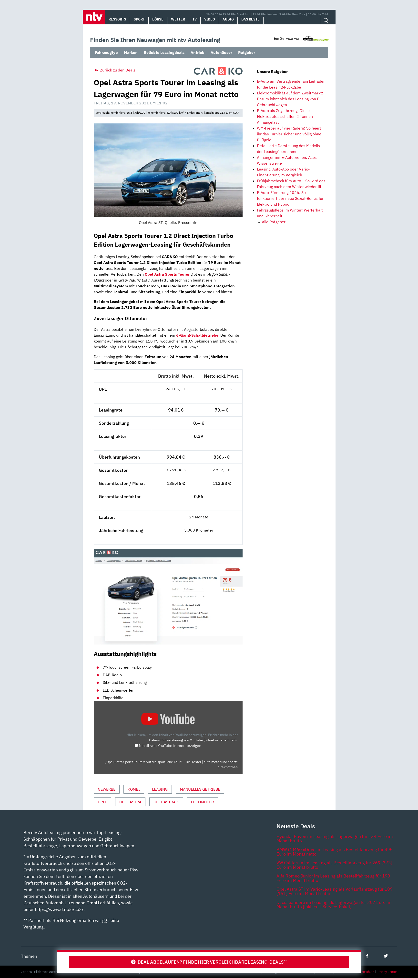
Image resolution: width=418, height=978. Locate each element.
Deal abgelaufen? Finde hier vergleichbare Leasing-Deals (211, 962)
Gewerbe (106, 789)
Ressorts (117, 19)
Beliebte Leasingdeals (164, 52)
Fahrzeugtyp (106, 52)
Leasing (160, 789)
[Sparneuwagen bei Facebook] (367, 956)
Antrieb (197, 52)
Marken (131, 52)
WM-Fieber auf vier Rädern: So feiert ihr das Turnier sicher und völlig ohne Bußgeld (289, 134)
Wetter (178, 19)
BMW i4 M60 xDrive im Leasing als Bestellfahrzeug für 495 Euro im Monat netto (334, 852)
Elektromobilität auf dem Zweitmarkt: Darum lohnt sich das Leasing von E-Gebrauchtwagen (290, 99)
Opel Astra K (166, 801)
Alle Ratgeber (273, 221)
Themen (29, 956)
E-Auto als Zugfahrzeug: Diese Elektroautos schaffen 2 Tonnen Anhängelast (285, 116)
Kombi (134, 789)
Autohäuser (221, 52)
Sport (139, 19)
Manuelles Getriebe (200, 789)
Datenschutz (365, 972)
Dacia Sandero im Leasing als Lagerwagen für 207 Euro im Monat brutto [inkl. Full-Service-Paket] (334, 904)
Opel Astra (130, 801)
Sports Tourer (177, 274)
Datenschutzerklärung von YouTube (193, 740)
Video (209, 19)
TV (195, 19)
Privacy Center (387, 972)
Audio (228, 19)
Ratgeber (246, 52)
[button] (94, 17)
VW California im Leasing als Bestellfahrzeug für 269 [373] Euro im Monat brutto (334, 865)
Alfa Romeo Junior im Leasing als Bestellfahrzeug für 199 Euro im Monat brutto (333, 878)
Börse (157, 19)
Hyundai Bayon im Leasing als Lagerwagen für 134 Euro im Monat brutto (334, 839)
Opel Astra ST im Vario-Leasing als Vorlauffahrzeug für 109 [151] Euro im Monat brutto (334, 891)
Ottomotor (202, 801)
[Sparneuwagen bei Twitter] (386, 956)
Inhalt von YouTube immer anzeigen (170, 745)
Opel (102, 801)
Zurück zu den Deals (117, 70)
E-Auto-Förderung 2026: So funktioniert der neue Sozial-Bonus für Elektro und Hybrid (290, 198)
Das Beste (250, 19)
